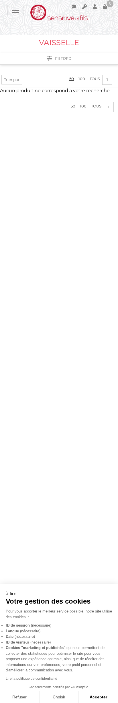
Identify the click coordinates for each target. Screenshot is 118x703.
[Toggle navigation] (15, 10)
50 (71, 78)
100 (81, 78)
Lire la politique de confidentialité (31, 679)
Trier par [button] (11, 79)
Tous (95, 78)
